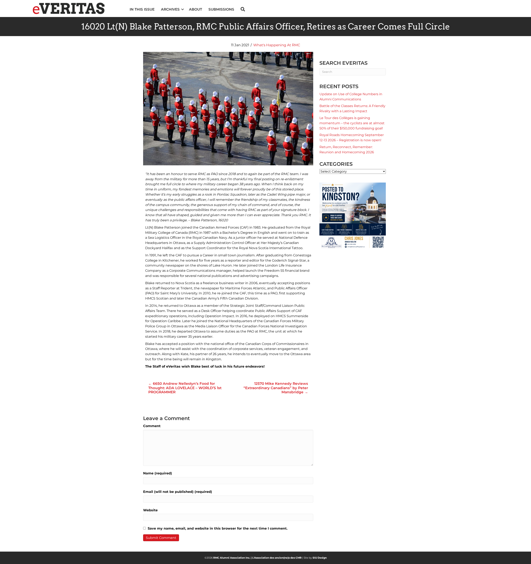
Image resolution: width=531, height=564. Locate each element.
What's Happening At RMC (276, 45)
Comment (152, 426)
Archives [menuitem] (170, 9)
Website (150, 510)
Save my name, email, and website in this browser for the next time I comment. (217, 528)
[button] (183, 9)
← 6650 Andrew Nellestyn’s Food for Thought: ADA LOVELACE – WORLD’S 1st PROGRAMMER (185, 387)
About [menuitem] (195, 9)
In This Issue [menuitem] (142, 9)
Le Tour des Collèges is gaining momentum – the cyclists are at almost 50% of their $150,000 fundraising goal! (352, 123)
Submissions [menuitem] (221, 9)
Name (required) (157, 473)
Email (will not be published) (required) (177, 492)
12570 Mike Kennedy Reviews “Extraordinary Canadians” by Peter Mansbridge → (276, 387)
